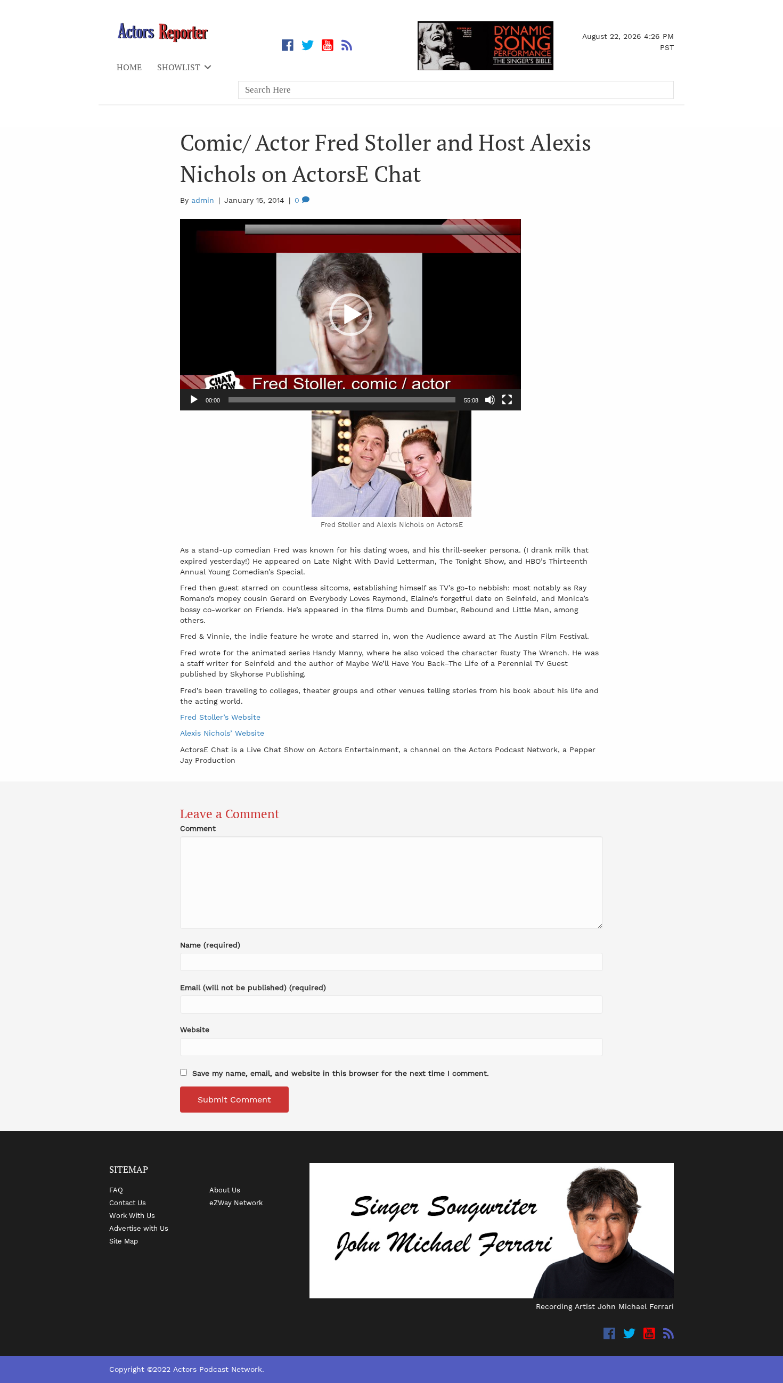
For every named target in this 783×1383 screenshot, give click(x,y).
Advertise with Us (138, 1228)
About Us (224, 1189)
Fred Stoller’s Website (220, 717)
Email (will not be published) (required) (253, 987)
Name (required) (210, 945)
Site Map (123, 1241)
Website (194, 1029)
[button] (350, 314)
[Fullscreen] (507, 399)
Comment (198, 828)
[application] (350, 314)
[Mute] (490, 399)
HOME (129, 67)
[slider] (342, 399)
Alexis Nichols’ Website (222, 733)
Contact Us (127, 1202)
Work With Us (132, 1215)
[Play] (194, 399)
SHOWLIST (178, 67)
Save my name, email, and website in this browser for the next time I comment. (340, 1073)
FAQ (116, 1189)
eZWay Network (236, 1202)
